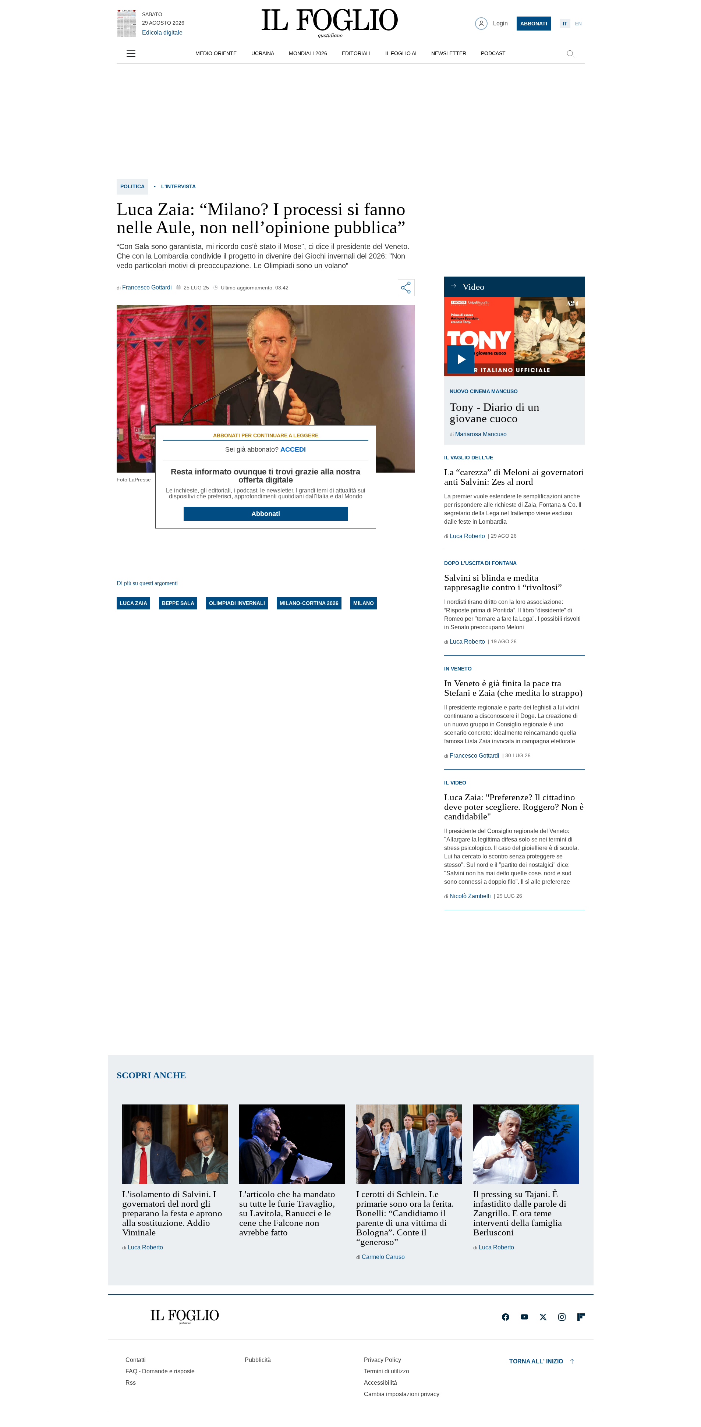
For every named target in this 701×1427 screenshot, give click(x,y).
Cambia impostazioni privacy (401, 1394)
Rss (130, 1383)
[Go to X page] (543, 1317)
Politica (132, 186)
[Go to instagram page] (562, 1317)
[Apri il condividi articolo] (406, 287)
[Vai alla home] (330, 23)
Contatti (135, 1360)
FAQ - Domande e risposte (160, 1371)
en (578, 23)
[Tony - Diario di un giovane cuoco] (514, 336)
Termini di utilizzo (386, 1371)
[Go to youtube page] (524, 1317)
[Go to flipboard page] (581, 1317)
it (565, 23)
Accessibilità (380, 1383)
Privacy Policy (382, 1360)
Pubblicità (258, 1360)
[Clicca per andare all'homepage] (185, 1317)
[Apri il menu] (131, 53)
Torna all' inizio (536, 1361)
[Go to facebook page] (505, 1317)
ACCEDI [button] (293, 449)
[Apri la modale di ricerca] (570, 53)
